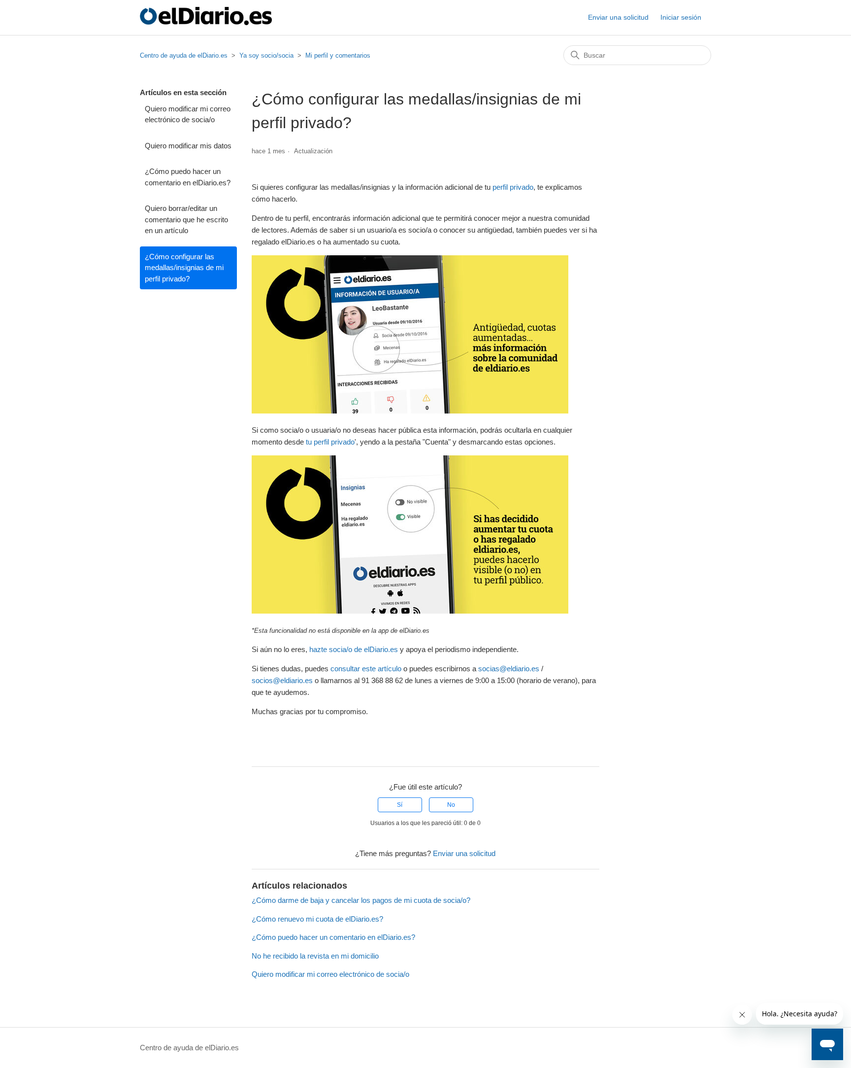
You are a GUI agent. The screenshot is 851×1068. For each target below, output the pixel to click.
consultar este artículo (365, 668)
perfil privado (512, 187)
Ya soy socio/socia (266, 55)
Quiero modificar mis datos (188, 145)
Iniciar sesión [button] (680, 17)
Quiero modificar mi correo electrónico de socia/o (187, 114)
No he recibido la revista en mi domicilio (315, 956)
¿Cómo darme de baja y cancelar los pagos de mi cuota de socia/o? (361, 900)
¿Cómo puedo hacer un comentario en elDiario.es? (187, 177)
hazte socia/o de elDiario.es (353, 649)
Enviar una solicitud (618, 17)
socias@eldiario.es (508, 668)
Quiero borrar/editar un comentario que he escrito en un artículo (186, 219)
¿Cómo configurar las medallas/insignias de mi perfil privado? (184, 267)
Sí (399, 804)
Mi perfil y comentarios (337, 55)
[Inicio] (206, 22)
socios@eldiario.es (282, 680)
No (451, 804)
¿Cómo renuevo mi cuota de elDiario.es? (317, 919)
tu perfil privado (330, 442)
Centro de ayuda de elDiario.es (184, 55)
